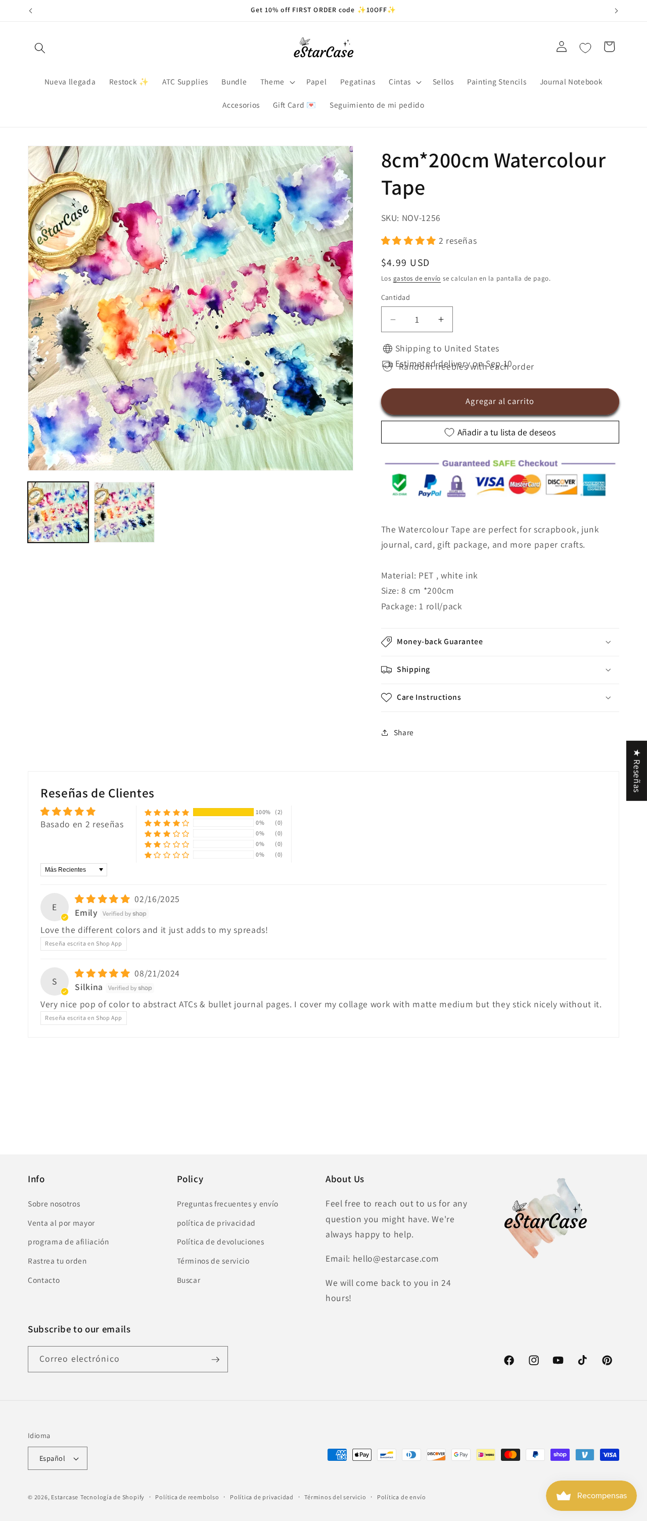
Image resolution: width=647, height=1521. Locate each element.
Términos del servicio (335, 1497)
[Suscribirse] (215, 1360)
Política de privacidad (262, 1497)
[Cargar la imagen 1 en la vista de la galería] (58, 512)
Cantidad (395, 297)
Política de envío (401, 1497)
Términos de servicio (213, 1261)
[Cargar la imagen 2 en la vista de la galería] (124, 512)
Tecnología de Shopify (112, 1497)
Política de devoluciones (220, 1242)
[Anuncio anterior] (31, 10)
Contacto (44, 1280)
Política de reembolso (187, 1497)
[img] (103, 899)
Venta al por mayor (61, 1223)
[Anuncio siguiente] (617, 10)
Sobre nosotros (54, 1204)
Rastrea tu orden (57, 1261)
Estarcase (64, 1497)
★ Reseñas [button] (637, 771)
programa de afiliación (68, 1242)
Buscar (189, 1280)
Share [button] (404, 732)
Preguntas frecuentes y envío (228, 1204)
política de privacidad (216, 1223)
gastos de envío (417, 279)
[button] (40, 48)
